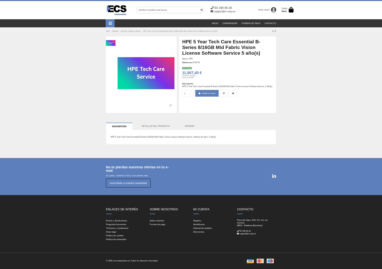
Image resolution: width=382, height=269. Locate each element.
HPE (191, 59)
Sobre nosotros (157, 220)
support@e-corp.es (224, 11)
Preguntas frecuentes (116, 224)
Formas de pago (157, 224)
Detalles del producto (156, 126)
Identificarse (199, 224)
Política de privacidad (116, 239)
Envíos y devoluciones (116, 220)
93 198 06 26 (223, 7)
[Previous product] (273, 31)
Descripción (119, 126)
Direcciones (198, 232)
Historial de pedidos (202, 228)
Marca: (185, 59)
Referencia (187, 62)
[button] (110, 23)
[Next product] (275, 31)
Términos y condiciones (117, 228)
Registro (197, 220)
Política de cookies (115, 235)
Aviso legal (111, 232)
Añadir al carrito (209, 93)
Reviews (189, 126)
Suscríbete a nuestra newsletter (128, 183)
